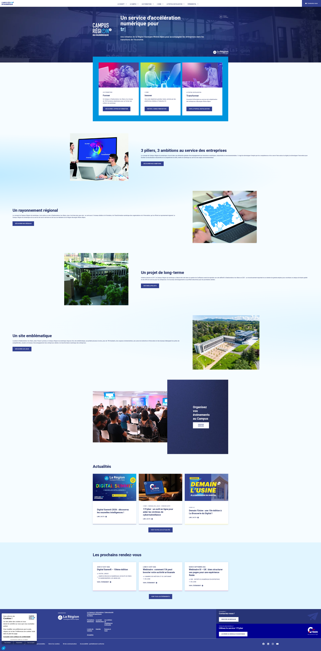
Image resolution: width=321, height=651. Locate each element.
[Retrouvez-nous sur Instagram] (273, 644)
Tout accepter (31, 642)
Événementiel (192, 4)
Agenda (98, 629)
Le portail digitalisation (174, 4)
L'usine (159, 4)
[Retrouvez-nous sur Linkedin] (268, 644)
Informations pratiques (100, 613)
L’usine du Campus (90, 630)
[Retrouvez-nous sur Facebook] (263, 644)
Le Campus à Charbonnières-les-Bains (92, 614)
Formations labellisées (90, 620)
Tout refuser (7, 642)
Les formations (147, 4)
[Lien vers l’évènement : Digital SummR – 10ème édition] (114, 576)
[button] (223, 16)
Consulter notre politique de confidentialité (16, 636)
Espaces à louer (107, 630)
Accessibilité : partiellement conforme (92, 644)
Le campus (133, 4)
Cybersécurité (108, 612)
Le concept (121, 4)
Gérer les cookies (54, 644)
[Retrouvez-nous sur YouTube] (277, 644)
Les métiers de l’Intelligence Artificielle (108, 622)
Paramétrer (19, 642)
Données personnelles (38, 644)
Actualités (90, 635)
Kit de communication (70, 644)
